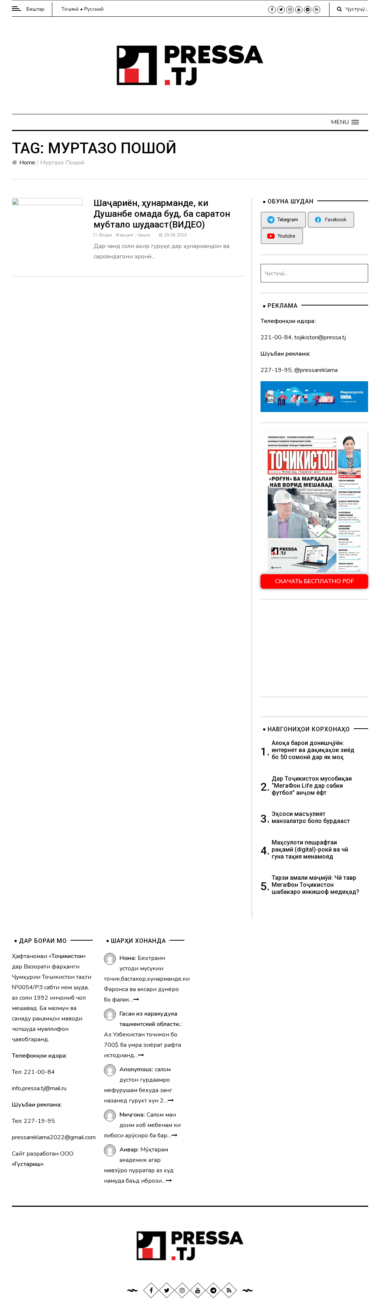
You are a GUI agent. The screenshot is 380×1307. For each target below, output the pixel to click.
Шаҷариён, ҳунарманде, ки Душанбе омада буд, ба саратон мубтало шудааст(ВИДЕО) (162, 214)
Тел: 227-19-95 (33, 1121)
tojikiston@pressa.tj (320, 337)
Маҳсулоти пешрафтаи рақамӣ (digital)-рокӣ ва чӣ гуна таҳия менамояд (310, 849)
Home (27, 163)
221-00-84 (276, 337)
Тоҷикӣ (70, 9)
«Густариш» (27, 1164)
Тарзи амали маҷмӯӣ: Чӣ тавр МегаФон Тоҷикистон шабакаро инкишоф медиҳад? (315, 884)
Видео (105, 235)
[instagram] (290, 9)
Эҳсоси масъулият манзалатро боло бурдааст (311, 817)
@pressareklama (316, 370)
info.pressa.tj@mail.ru (39, 1088)
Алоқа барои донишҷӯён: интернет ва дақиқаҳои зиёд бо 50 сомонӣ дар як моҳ (313, 750)
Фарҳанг (124, 235)
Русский (94, 9)
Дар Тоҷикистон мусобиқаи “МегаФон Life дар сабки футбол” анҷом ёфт (312, 785)
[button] (345, 122)
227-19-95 (276, 370)
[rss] (316, 9)
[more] (136, 1000)
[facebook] (272, 9)
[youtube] (298, 9)
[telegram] (307, 9)
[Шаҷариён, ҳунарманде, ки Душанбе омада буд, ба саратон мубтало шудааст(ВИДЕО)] (47, 217)
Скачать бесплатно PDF (314, 581)
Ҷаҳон (143, 235)
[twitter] (281, 9)
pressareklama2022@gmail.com (54, 1137)
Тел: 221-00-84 (33, 1072)
